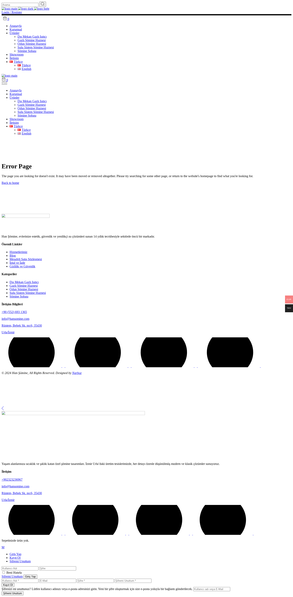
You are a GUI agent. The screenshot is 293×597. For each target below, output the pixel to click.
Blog (13, 255)
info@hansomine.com (15, 318)
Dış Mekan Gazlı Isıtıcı (24, 282)
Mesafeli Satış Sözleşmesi (26, 259)
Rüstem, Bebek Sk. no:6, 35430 (22, 325)
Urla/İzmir (8, 332)
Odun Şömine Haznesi (24, 289)
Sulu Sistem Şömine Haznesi (28, 293)
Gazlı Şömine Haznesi (24, 285)
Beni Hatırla (14, 572)
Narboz (77, 373)
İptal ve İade (17, 262)
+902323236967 (12, 479)
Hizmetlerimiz (18, 252)
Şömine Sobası (19, 296)
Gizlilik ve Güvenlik (22, 266)
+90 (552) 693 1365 (14, 312)
